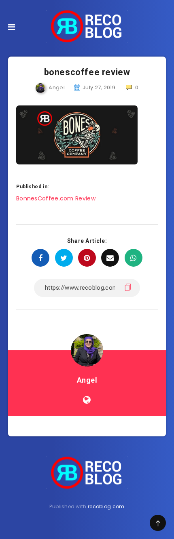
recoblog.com (106, 506)
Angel (87, 380)
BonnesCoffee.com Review (55, 198)
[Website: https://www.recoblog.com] (87, 400)
